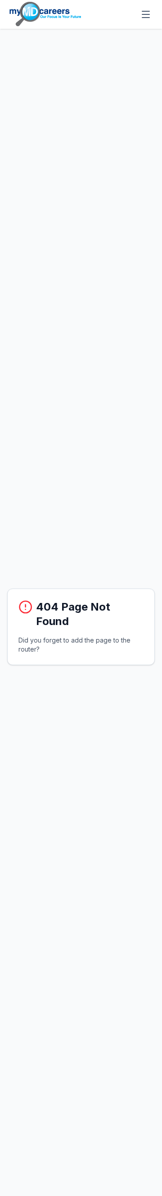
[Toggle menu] (146, 14)
